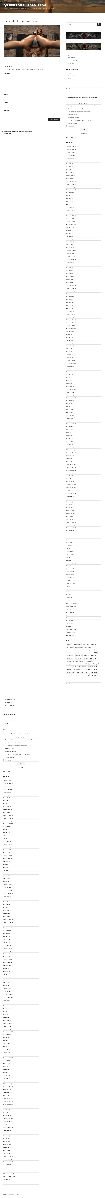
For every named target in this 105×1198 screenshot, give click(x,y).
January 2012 (69, 481)
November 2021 (70, 253)
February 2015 (69, 435)
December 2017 (70, 389)
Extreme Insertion (70, 563)
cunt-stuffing (79, 647)
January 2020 (69, 317)
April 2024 (68, 169)
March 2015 (69, 432)
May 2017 (68, 409)
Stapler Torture (70, 623)
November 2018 (70, 357)
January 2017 (69, 421)
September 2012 (70, 470)
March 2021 (69, 276)
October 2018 (69, 360)
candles (93, 644)
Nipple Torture (69, 589)
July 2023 (68, 195)
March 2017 (69, 415)
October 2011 (69, 490)
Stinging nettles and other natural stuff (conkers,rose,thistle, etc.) (84, 106)
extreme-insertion (72, 650)
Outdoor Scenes (70, 592)
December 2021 (70, 250)
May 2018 (68, 374)
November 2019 (70, 322)
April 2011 (68, 507)
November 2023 (70, 184)
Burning (68, 542)
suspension (95, 672)
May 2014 (68, 441)
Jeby (77, 652)
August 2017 (69, 400)
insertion (70, 652)
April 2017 (68, 412)
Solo (67, 618)
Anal (67, 540)
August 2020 (69, 296)
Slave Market (6, 1179)
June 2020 (68, 302)
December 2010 (70, 519)
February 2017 (69, 418)
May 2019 (68, 340)
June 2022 (68, 233)
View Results (84, 133)
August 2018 (69, 366)
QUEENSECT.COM (72, 57)
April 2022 (68, 239)
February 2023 (69, 210)
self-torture (88, 669)
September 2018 (70, 363)
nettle (86, 655)
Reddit (69, 78)
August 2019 (69, 331)
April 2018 (68, 377)
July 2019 (68, 334)
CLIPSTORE (71, 63)
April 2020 (68, 308)
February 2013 (69, 458)
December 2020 (70, 285)
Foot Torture (69, 568)
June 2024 (68, 164)
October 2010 (69, 525)
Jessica (85, 652)
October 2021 (69, 256)
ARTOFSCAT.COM (72, 60)
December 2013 (70, 452)
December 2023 (70, 181)
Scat (67, 609)
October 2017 (69, 395)
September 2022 (70, 224)
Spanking (68, 620)
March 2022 (69, 242)
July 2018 (68, 369)
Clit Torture (69, 551)
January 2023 (69, 213)
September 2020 (70, 294)
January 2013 (69, 461)
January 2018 (69, 386)
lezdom (93, 652)
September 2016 (70, 424)
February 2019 (69, 348)
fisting (82, 650)
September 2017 (70, 398)
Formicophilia (69, 571)
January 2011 (69, 516)
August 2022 (69, 227)
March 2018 (69, 380)
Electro (68, 560)
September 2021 (70, 259)
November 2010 (70, 522)
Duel (67, 557)
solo (96, 669)
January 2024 (69, 178)
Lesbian (68, 580)
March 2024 (69, 172)
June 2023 (68, 198)
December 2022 (70, 216)
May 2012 (68, 476)
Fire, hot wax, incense (73, 117)
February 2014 (69, 450)
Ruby (69, 669)
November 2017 (70, 392)
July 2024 (68, 161)
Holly (97, 650)
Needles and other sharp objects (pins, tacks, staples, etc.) (82, 103)
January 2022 (69, 247)
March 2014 (69, 447)
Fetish (67, 566)
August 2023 (69, 192)
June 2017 (68, 406)
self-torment (78, 669)
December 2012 (70, 464)
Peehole (68, 594)
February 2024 (69, 175)
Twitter (69, 73)
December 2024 (70, 146)
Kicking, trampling (72, 123)
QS (69, 666)
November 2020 (70, 288)
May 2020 (68, 305)
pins (69, 661)
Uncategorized (69, 629)
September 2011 (70, 493)
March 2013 (69, 455)
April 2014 (68, 444)
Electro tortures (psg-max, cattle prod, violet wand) (80, 120)
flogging (90, 650)
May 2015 (68, 429)
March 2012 (69, 478)
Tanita (76, 675)
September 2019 (70, 328)
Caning (68, 545)
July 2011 (68, 499)
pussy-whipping (94, 664)
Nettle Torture (69, 583)
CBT (67, 548)
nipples (93, 655)
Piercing (68, 597)
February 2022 (69, 244)
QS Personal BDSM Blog (25, 5)
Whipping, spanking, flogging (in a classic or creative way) (82, 108)
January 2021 (69, 282)
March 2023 (69, 207)
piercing (93, 658)
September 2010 (70, 528)
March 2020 (69, 311)
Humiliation (71, 126)
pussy (75, 661)
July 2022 (68, 230)
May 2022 (68, 236)
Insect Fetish (69, 577)
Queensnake (83, 666)
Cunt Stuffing (69, 554)
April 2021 (68, 273)
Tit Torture (68, 626)
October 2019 (69, 325)
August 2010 (69, 530)
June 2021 (68, 268)
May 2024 (68, 166)
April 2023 (68, 204)
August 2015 (69, 426)
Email (6, 102)
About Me (68, 88)
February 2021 (69, 279)
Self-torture (69, 612)
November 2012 (70, 467)
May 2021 (68, 270)
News (67, 586)
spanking (70, 672)
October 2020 (69, 291)
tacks (69, 675)
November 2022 (70, 218)
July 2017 (68, 403)
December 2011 (70, 484)
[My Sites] (83, 38)
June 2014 (68, 438)
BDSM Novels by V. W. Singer (10, 1176)
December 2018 (70, 354)
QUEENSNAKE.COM (73, 55)
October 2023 (69, 187)
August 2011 (69, 496)
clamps (70, 647)
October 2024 (69, 152)
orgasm (70, 658)
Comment (7, 73)
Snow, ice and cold (72, 114)
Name (6, 94)
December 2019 (70, 320)
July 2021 (68, 265)
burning (86, 644)
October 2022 (69, 221)
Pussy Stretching (70, 603)
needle (79, 655)
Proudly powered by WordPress (11, 1194)
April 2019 (68, 343)
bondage (77, 644)
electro (88, 647)
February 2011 (69, 513)
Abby (69, 644)
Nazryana (70, 655)
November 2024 (70, 149)
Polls (67, 600)
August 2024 (69, 158)
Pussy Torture (69, 606)
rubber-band (93, 666)
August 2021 (69, 262)
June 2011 (68, 502)
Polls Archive (69, 137)
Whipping (68, 635)
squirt (87, 672)
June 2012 (68, 473)
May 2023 (68, 201)
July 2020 (68, 299)
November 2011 (70, 487)
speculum (79, 672)
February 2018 (69, 383)
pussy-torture (82, 664)
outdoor (78, 658)
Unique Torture (69, 632)
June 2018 (68, 372)
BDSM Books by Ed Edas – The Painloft (13, 1174)
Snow (67, 615)
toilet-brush (85, 675)
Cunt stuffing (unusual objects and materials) (79, 111)
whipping (94, 675)
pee (85, 658)
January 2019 (69, 351)
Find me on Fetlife (72, 76)
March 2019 (69, 346)
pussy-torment (71, 664)
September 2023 (70, 190)
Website (6, 110)
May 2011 (68, 504)
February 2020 (69, 314)
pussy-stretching (85, 661)
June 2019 (68, 337)
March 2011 (69, 510)
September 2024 (70, 155)
